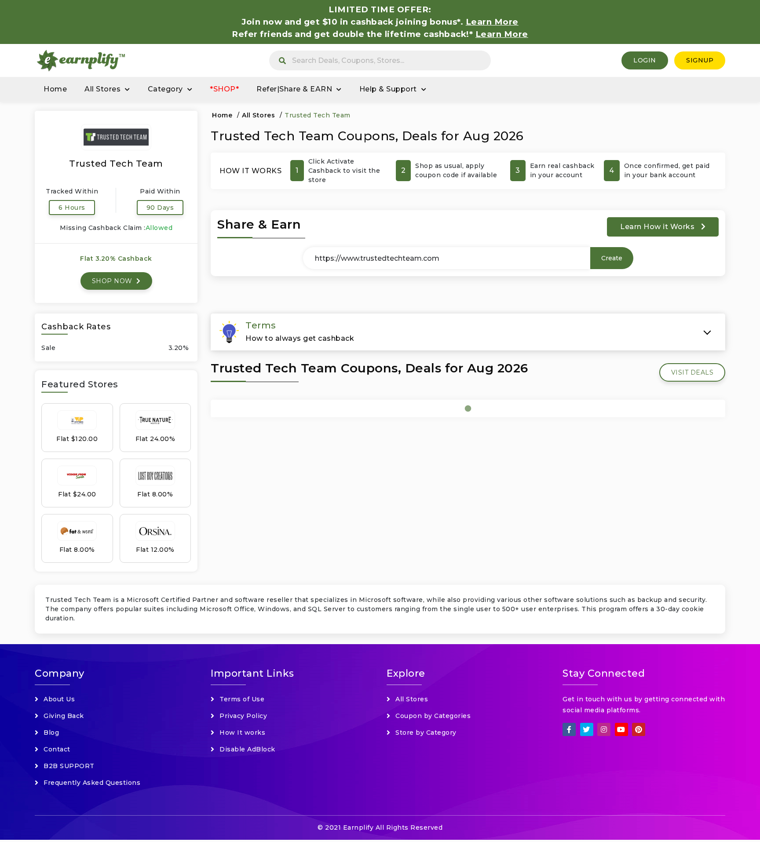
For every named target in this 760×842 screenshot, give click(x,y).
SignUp (699, 60)
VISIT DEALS (692, 372)
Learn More (501, 34)
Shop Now (113, 281)
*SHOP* (224, 89)
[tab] (468, 331)
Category (165, 89)
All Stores (102, 89)
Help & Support (388, 89)
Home (55, 89)
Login (644, 60)
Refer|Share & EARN (294, 89)
